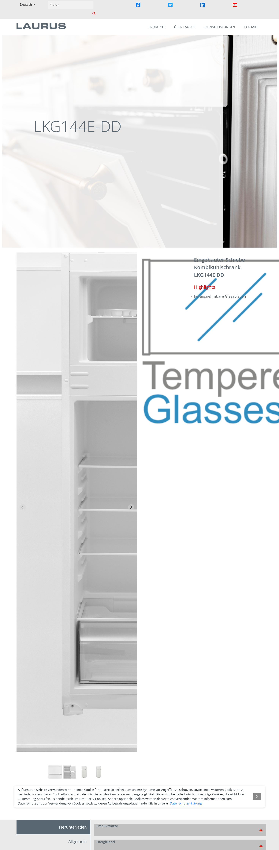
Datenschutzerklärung (186, 803)
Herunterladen (73, 827)
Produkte (157, 27)
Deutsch (26, 4)
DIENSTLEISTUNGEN (219, 27)
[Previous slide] (23, 507)
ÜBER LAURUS (185, 27)
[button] (149, 9)
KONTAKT (251, 27)
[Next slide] (131, 507)
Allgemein (77, 841)
